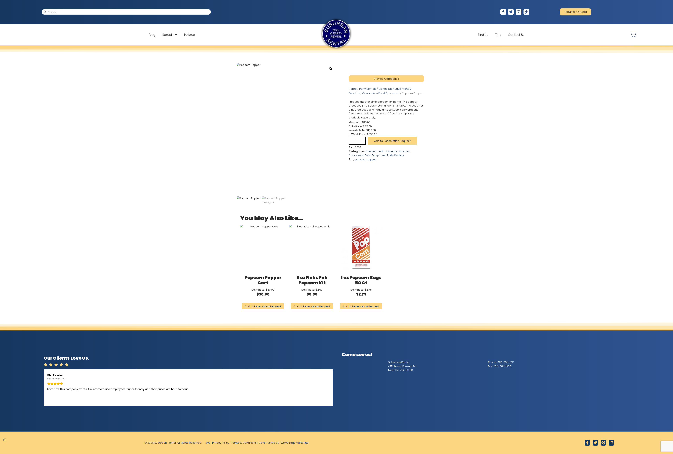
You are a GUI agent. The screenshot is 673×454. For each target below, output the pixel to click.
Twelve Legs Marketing (294, 443)
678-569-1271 (505, 362)
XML (207, 443)
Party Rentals (367, 89)
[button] (331, 69)
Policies (189, 35)
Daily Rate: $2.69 (312, 285)
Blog (152, 35)
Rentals (167, 35)
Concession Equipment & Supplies (387, 151)
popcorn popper (365, 159)
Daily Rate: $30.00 (262, 285)
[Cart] (633, 34)
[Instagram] (518, 12)
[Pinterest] (603, 443)
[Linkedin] (611, 443)
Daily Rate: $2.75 (361, 285)
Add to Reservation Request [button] (263, 306)
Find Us (483, 35)
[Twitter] (511, 12)
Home (353, 89)
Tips (498, 35)
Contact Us (516, 35)
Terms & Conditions (244, 443)
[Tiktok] (526, 12)
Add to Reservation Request (392, 141)
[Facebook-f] (503, 12)
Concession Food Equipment (380, 93)
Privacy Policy (220, 443)
